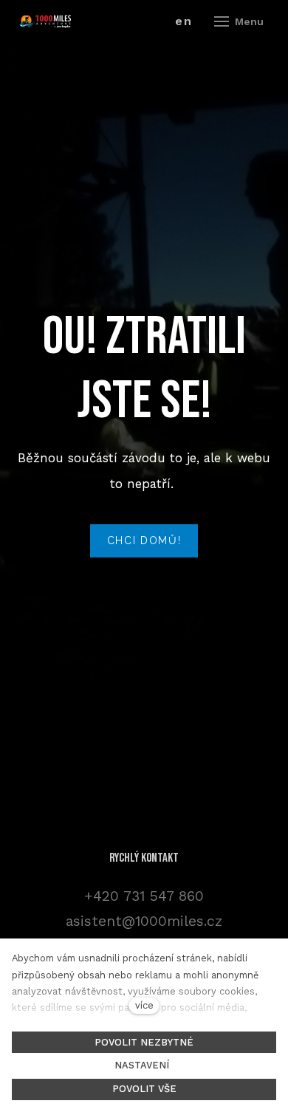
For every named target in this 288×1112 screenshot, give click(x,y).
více (144, 1005)
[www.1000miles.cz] (45, 21)
